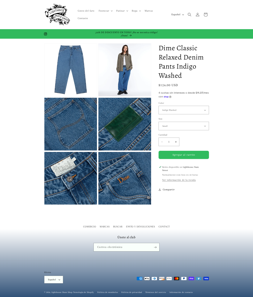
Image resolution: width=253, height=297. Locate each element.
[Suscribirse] (155, 247)
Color (161, 103)
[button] (105, 11)
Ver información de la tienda (179, 180)
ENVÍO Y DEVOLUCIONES (140, 226)
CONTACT (164, 226)
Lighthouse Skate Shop (62, 292)
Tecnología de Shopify (83, 292)
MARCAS (105, 226)
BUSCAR (118, 226)
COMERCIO (89, 226)
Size (161, 119)
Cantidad (163, 134)
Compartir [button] (169, 189)
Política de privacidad (131, 292)
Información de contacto (181, 292)
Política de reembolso (107, 292)
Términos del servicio (155, 292)
